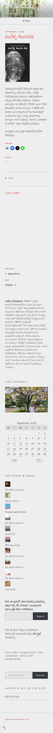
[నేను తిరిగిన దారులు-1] (7, 574)
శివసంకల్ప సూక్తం (12, 545)
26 (20, 454)
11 (14, 443)
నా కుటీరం (19, 7)
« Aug (14, 459)
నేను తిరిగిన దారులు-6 (14, 489)
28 (32, 454)
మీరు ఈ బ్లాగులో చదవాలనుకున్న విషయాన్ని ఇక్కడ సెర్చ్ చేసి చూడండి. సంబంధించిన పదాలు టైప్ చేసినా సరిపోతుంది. (25, 605)
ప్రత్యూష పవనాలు (12, 500)
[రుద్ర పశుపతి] (7, 585)
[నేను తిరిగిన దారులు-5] (7, 519)
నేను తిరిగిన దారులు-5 (14, 523)
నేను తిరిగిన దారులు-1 (14, 578)
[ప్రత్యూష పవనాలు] (7, 497)
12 (20, 443)
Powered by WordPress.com (17, 719)
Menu (27, 21)
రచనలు (11, 178)
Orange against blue (15, 511)
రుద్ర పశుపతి (10, 589)
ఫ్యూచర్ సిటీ (10, 534)
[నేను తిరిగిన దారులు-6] (7, 485)
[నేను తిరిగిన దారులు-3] (7, 563)
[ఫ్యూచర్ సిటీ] (7, 530)
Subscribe (40, 675)
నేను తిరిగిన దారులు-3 (14, 567)
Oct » (39, 459)
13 (26, 443)
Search (40, 616)
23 (44, 449)
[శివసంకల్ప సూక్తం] (7, 541)
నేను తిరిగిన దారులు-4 (14, 556)
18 (14, 449)
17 (8, 449)
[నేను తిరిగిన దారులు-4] (7, 552)
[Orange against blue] (7, 508)
